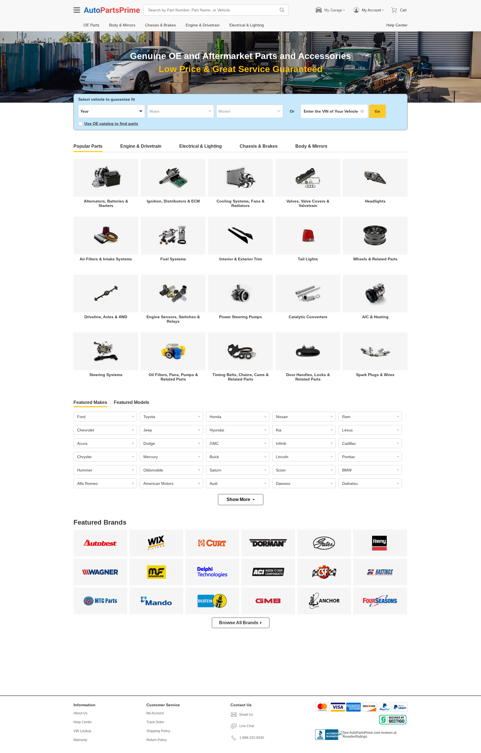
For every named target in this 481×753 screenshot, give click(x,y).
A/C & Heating (375, 317)
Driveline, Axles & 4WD (105, 317)
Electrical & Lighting (200, 146)
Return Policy (156, 740)
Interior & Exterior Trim (240, 259)
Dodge (149, 443)
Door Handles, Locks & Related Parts (308, 376)
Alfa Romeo (87, 483)
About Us (80, 713)
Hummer (84, 470)
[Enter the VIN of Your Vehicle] (334, 111)
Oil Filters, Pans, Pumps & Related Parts (173, 376)
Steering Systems (105, 374)
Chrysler (84, 457)
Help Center (82, 722)
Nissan (282, 416)
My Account (155, 713)
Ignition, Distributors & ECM (173, 201)
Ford (81, 416)
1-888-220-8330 (251, 738)
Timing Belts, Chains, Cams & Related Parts (240, 376)
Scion (281, 470)
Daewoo (283, 483)
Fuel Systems (173, 259)
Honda (215, 416)
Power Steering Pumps (240, 317)
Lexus (347, 430)
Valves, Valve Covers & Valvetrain (307, 203)
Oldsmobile (153, 470)
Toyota (149, 416)
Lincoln (282, 457)
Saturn (215, 470)
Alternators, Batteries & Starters (106, 203)
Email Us (246, 715)
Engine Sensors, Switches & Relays (173, 319)
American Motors (158, 483)
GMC (214, 443)
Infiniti (281, 443)
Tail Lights (308, 259)
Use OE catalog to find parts (111, 123)
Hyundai (217, 430)
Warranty (80, 740)
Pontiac (348, 457)
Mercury (150, 457)
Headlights (375, 201)
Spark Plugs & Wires (375, 374)
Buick (214, 457)
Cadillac (349, 443)
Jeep (147, 430)
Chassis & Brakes (259, 146)
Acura (82, 443)
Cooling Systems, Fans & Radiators (240, 203)
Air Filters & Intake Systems (106, 259)
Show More (238, 499)
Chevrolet (85, 430)
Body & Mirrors (311, 146)
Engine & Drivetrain (140, 146)
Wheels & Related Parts (375, 259)
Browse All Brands (238, 622)
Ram (346, 416)
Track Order (155, 722)
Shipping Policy (158, 731)
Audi (213, 483)
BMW (347, 470)
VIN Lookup (82, 731)
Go (377, 111)
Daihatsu (350, 483)
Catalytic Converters (308, 317)
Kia (278, 430)
